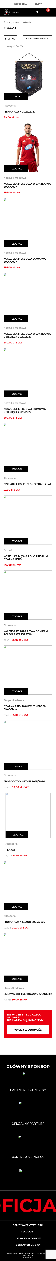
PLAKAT (11, 849)
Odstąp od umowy (28, 1244)
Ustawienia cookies (28, 1238)
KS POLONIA (20, 4)
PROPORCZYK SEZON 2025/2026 (24, 781)
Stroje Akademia (14, 700)
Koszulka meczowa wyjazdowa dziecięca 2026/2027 (27, 335)
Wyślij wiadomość (28, 1029)
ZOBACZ (17, 96)
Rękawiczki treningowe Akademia (28, 994)
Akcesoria (10, 105)
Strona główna (11, 22)
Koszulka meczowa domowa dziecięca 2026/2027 (25, 410)
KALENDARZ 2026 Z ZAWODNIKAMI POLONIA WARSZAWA (26, 633)
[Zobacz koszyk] (46, 12)
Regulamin (28, 1231)
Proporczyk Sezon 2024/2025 (24, 922)
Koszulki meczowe (15, 177)
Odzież (8, 550)
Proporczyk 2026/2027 (20, 111)
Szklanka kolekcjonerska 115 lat (28, 484)
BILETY (38, 4)
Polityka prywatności (28, 1225)
